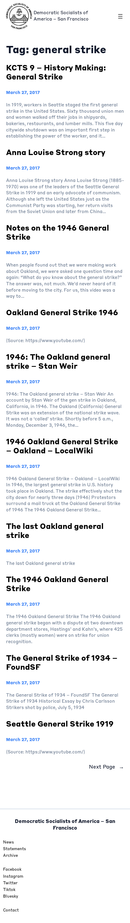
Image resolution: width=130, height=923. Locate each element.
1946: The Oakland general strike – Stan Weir (58, 362)
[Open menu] (120, 16)
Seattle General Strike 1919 (60, 724)
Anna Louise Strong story (55, 153)
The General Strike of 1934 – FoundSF (62, 663)
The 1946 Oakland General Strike (57, 584)
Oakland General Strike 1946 (62, 313)
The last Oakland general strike (55, 531)
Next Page (106, 767)
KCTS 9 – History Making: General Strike (56, 73)
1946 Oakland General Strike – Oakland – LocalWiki (62, 447)
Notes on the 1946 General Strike (57, 233)
